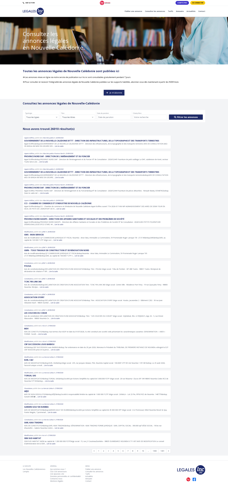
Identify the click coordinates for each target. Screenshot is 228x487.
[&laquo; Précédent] (94, 451)
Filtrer (187, 117)
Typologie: (28, 113)
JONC (44, 232)
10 (143, 451)
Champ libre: (137, 113)
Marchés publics (48, 138)
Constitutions (28, 263)
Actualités (191, 11)
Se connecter (197, 3)
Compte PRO (182, 3)
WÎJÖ (26, 391)
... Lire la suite (58, 146)
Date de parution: (103, 113)
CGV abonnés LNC (57, 474)
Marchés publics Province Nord (53, 153)
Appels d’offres (29, 138)
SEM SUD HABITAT (32, 438)
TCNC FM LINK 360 (32, 281)
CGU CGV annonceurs (58, 471)
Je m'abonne (115, 92)
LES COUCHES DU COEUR (35, 313)
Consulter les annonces (155, 11)
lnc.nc (44, 435)
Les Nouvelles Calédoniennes (34, 469)
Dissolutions (28, 388)
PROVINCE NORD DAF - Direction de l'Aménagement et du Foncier (57, 156)
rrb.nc (44, 326)
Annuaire (180, 11)
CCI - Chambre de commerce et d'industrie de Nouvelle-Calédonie (57, 203)
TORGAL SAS (30, 375)
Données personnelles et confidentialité (65, 476)
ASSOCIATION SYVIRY (34, 297)
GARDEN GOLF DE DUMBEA (36, 407)
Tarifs (170, 11)
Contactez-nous (56, 479)
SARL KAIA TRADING (33, 422)
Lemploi (26, 471)
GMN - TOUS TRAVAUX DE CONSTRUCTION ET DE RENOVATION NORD (56, 250)
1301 (162, 451)
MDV (26, 328)
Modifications (28, 232)
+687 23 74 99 (30, 3)
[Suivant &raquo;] (168, 451)
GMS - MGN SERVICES (34, 234)
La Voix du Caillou (48, 357)
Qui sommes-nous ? (58, 469)
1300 (155, 451)
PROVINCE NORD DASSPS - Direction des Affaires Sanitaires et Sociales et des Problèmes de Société (74, 219)
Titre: (63, 113)
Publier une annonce (133, 11)
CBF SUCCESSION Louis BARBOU (39, 344)
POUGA (27, 266)
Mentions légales (56, 481)
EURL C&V (28, 360)
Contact (201, 11)
